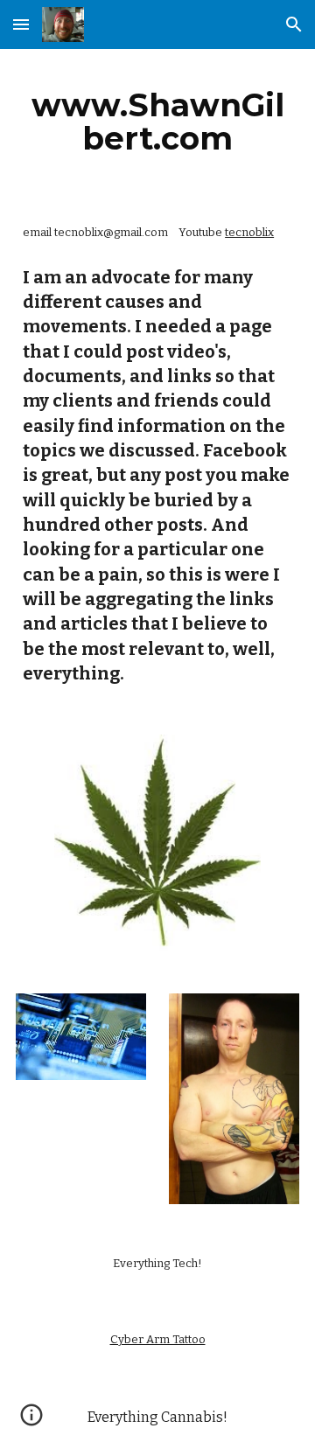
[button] (21, 24)
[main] (157, 121)
